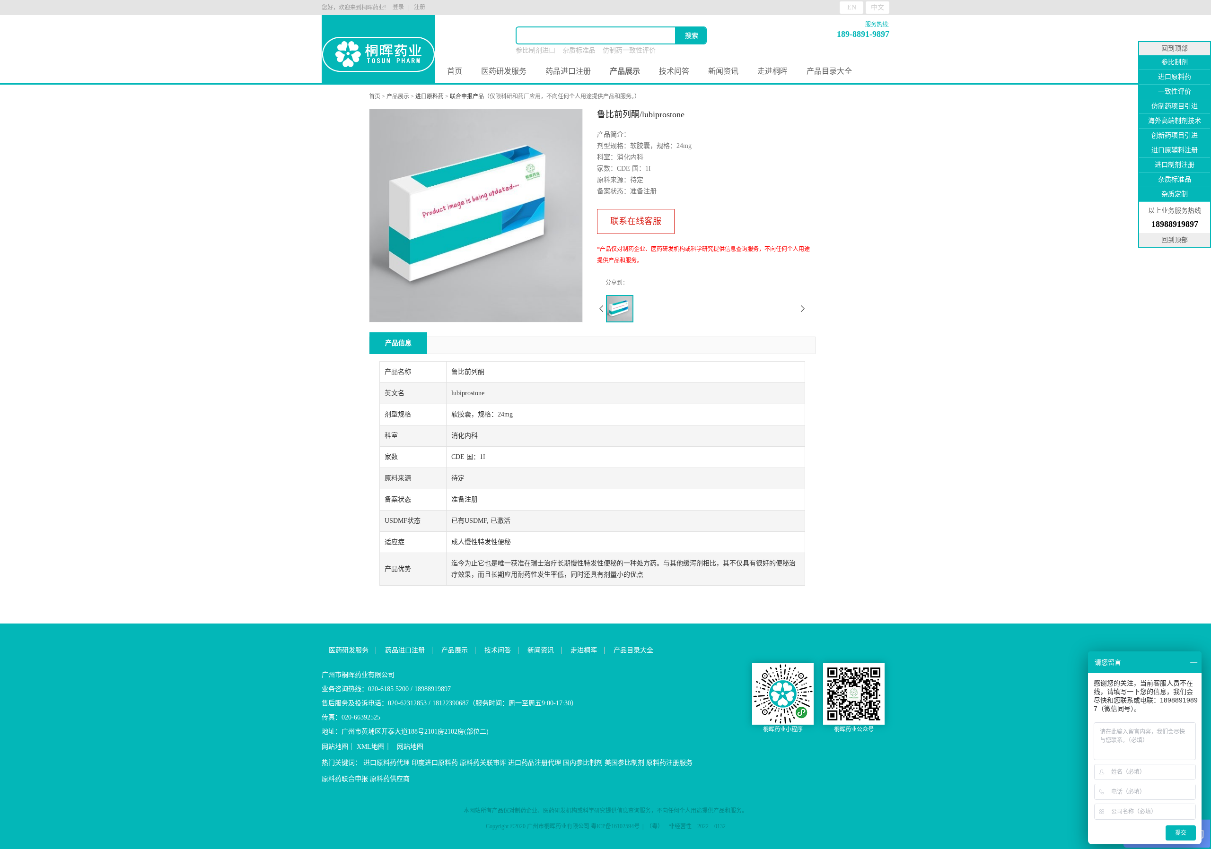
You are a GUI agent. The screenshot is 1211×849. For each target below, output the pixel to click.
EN (851, 7)
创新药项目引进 (1174, 135)
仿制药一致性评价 (629, 50)
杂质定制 (1174, 194)
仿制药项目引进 (1174, 106)
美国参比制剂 (624, 762)
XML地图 (371, 746)
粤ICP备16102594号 (615, 826)
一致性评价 (1174, 91)
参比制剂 (1174, 62)
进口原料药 (429, 96)
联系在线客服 (635, 221)
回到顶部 (1174, 48)
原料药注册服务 (669, 762)
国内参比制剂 (583, 762)
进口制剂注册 (1174, 164)
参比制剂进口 (535, 50)
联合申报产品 (467, 96)
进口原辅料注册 (1174, 150)
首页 (454, 71)
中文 (877, 7)
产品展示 (397, 96)
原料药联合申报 (345, 778)
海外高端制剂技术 (1174, 120)
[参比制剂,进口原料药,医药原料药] (378, 38)
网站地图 (335, 746)
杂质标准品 (579, 50)
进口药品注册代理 (534, 762)
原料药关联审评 (483, 762)
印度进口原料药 (435, 762)
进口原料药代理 (386, 762)
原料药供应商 (390, 778)
